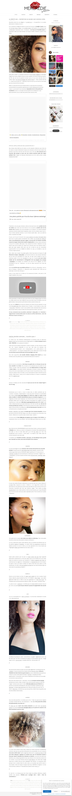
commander (12, 325)
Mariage (38, 14)
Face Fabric (36, 431)
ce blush (11, 484)
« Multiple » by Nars (13, 453)
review (18, 787)
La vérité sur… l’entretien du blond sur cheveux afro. (27, 19)
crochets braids (27, 28)
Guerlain (36, 783)
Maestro (12, 430)
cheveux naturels (33, 323)
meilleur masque (29, 326)
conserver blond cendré (20, 325)
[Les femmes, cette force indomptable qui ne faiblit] (59, 58)
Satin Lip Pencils (25, 596)
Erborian (27, 783)
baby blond (32, 321)
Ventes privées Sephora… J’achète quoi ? (22, 336)
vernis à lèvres (38, 787)
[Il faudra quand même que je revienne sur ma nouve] (59, 73)
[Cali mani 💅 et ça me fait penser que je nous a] (59, 80)
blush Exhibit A (13, 782)
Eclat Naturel (32, 759)
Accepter (47, 791)
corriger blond (29, 325)
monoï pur (13, 705)
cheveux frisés (19, 323)
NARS (38, 785)
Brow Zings (37, 578)
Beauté (31, 14)
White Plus (15, 689)
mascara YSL (34, 561)
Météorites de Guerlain (25, 417)
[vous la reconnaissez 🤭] (59, 66)
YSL (39, 658)
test (30, 330)
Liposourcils (12, 785)
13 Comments (27, 320)
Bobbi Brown (19, 782)
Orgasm (11, 787)
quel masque (42, 326)
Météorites (31, 785)
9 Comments (27, 779)
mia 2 (35, 785)
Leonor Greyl (41, 783)
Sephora (21, 328)
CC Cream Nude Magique (21, 395)
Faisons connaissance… (56, 22)
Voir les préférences (65, 791)
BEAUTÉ (14, 780)
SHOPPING (23, 780)
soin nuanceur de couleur (33, 328)
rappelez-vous (16, 376)
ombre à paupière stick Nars (37, 560)
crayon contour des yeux (33, 556)
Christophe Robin (15, 306)
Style (16, 14)
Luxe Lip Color (19, 660)
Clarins (28, 658)
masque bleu (22, 326)
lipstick (17, 785)
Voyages (55, 14)
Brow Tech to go (40, 579)
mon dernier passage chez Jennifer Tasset (25, 79)
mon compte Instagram (35, 74)
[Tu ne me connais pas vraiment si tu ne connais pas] (52, 73)
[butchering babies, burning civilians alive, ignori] (52, 66)
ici (28, 431)
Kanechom (17, 326)
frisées (19, 28)
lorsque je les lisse (13, 156)
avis (29, 321)
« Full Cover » (29, 437)
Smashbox (22, 544)
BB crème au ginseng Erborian (28, 402)
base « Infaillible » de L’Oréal (16, 411)
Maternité (47, 14)
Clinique (42, 680)
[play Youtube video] (27, 287)
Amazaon (26, 321)
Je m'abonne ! (55, 130)
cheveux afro (12, 323)
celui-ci (35, 687)
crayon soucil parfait (30, 576)
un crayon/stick (36, 544)
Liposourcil (20, 583)
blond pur (37, 321)
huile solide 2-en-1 (32, 683)
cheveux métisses (26, 323)
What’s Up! (17, 547)
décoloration (34, 325)
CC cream (25, 782)
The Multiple (31, 787)
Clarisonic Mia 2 (35, 671)
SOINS (27, 780)
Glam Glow (21, 687)
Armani (32, 780)
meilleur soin (36, 326)
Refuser (55, 791)
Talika (25, 787)
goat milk (12, 326)
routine (17, 328)
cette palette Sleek (25, 450)
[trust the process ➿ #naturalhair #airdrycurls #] (52, 58)
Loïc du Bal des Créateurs (40, 238)
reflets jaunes (12, 328)
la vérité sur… (29, 22)
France (43, 325)
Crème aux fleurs (15, 783)
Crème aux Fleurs (39, 752)
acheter (22, 321)
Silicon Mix (21, 254)
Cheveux (23, 14)
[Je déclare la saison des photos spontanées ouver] (52, 80)
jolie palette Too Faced (26, 565)
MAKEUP (20, 780)
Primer (15, 787)
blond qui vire (43, 321)
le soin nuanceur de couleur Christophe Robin (36, 237)
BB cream (38, 780)
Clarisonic (37, 782)
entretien (40, 325)
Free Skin (30, 674)
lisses (16, 28)
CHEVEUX (17, 780)
